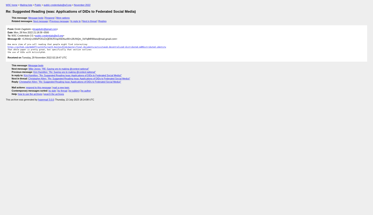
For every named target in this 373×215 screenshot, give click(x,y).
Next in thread (89, 21)
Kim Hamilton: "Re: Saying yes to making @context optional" (64, 72)
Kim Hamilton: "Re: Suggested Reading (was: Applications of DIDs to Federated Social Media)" (73, 75)
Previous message (59, 21)
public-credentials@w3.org (57, 5)
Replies (102, 21)
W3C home (11, 5)
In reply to (76, 21)
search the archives (54, 94)
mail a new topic (61, 87)
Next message (40, 21)
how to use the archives (30, 94)
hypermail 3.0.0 (46, 99)
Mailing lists (26, 5)
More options (63, 18)
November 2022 (82, 5)
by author (86, 91)
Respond (49, 18)
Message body (35, 18)
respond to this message (38, 87)
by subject (74, 91)
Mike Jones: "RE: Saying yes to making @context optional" (59, 69)
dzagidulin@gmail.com (45, 29)
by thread (62, 91)
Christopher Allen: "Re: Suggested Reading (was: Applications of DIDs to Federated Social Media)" (79, 78)
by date (52, 91)
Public (38, 5)
